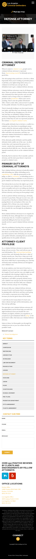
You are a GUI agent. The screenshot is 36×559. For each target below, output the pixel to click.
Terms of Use (11, 555)
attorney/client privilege (23, 252)
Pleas (5, 385)
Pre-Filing (6, 396)
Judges (5, 370)
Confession (7, 347)
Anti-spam (25, 555)
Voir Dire (6, 377)
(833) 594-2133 (19, 12)
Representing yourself (13, 73)
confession (15, 176)
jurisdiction (14, 98)
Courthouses (8, 389)
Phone (4, 424)
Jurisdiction (7, 355)
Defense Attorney (9, 374)
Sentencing (7, 351)
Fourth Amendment (10, 408)
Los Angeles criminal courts (18, 121)
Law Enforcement (9, 362)
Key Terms (7, 338)
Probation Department (11, 400)
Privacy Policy (19, 555)
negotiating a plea (7, 174)
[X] (18, 539)
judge (28, 316)
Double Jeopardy (9, 393)
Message (5, 436)
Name (4, 418)
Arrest (5, 343)
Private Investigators (11, 334)
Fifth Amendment (9, 404)
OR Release (7, 359)
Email (4, 430)
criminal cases (17, 69)
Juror (5, 381)
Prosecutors (7, 366)
